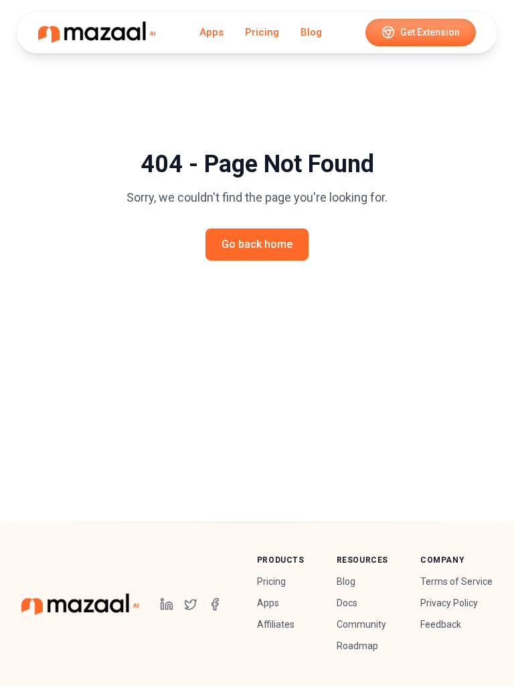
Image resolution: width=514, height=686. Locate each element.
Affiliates (275, 624)
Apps (211, 32)
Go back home (257, 244)
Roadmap (357, 645)
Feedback (440, 624)
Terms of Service (456, 581)
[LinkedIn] (166, 604)
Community (361, 624)
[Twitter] (190, 604)
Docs (347, 603)
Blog (311, 32)
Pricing (262, 32)
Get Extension (430, 32)
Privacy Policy (449, 603)
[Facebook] (215, 604)
